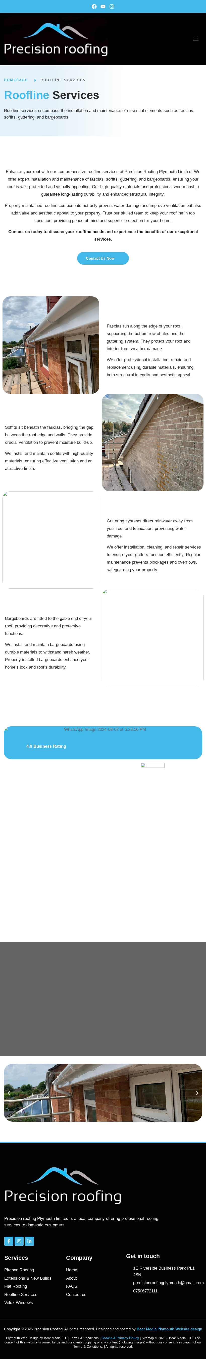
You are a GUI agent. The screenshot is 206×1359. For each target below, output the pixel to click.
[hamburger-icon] (196, 39)
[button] (8, 1092)
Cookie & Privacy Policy (120, 1338)
